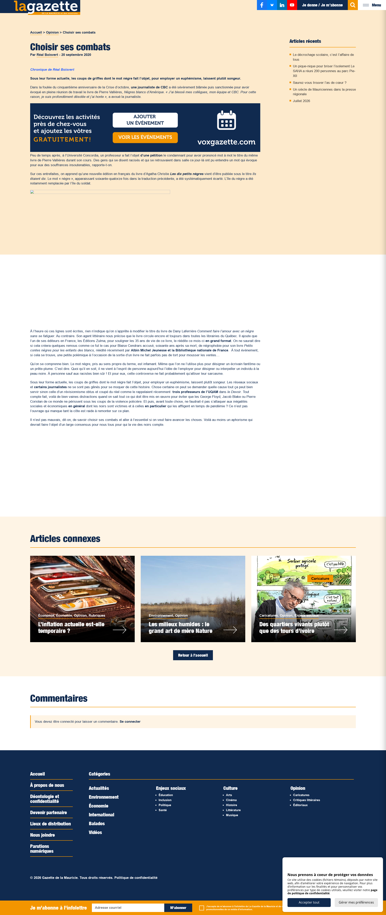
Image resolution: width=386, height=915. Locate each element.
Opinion (52, 32)
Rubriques (97, 615)
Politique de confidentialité (135, 878)
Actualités (99, 788)
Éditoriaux (300, 805)
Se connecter (130, 722)
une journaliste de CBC (149, 87)
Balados (97, 823)
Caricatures (268, 615)
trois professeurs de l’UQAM (195, 392)
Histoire (231, 805)
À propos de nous (47, 785)
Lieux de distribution (50, 823)
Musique (232, 815)
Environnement (161, 615)
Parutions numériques (41, 848)
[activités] (145, 151)
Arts (229, 795)
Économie (46, 615)
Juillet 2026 (301, 101)
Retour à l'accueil (193, 655)
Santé (163, 810)
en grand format (218, 341)
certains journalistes (50, 387)
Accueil (36, 32)
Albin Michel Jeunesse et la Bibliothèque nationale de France (179, 350)
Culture (230, 788)
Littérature (233, 810)
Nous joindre (42, 835)
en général (76, 406)
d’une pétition (151, 155)
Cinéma (231, 800)
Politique (165, 805)
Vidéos (95, 832)
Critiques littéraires (306, 800)
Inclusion (165, 800)
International (101, 814)
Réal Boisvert (47, 55)
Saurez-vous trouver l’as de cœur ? (319, 83)
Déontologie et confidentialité (44, 798)
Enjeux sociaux (307, 615)
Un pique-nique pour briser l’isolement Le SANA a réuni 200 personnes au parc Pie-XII (324, 71)
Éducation (166, 795)
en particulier (155, 406)
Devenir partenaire (48, 812)
